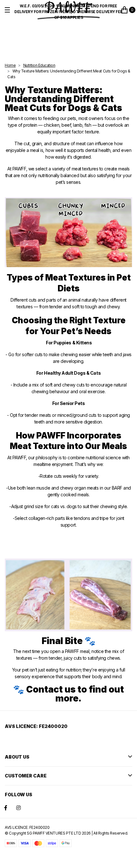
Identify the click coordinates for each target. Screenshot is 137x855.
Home (10, 65)
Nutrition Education (39, 65)
